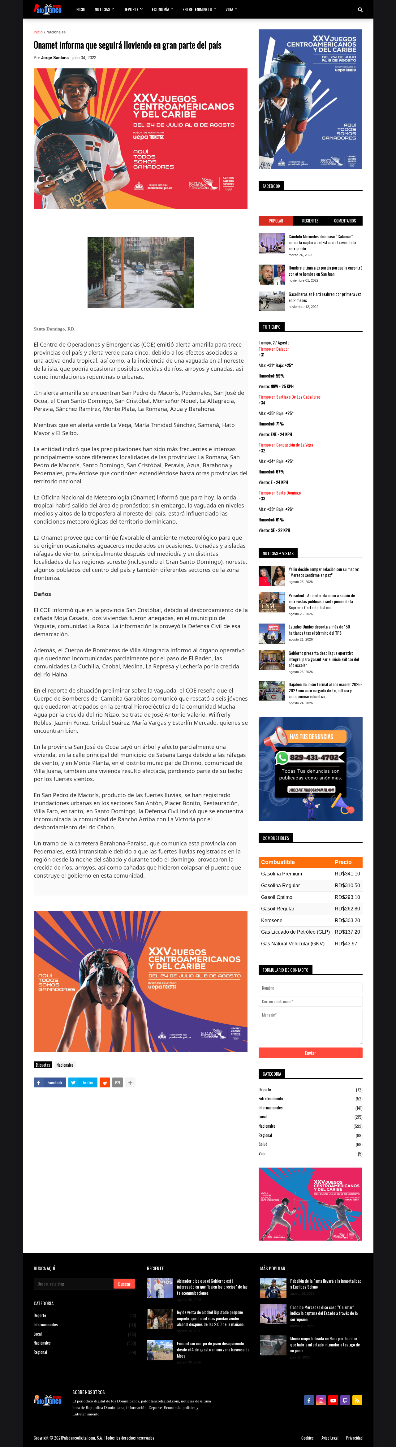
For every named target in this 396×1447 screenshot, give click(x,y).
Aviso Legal (329, 1438)
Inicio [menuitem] (80, 9)
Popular (276, 221)
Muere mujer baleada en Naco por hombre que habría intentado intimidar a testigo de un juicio (325, 1344)
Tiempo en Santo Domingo (280, 492)
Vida (311, 1153)
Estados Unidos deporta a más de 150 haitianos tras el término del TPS (319, 630)
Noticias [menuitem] (102, 9)
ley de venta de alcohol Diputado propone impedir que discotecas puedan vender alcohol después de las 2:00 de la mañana (210, 1318)
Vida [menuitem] (229, 9)
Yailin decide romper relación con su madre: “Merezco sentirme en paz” (324, 572)
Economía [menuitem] (160, 9)
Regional (311, 1135)
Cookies (307, 1438)
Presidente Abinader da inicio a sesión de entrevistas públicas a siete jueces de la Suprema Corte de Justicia (322, 601)
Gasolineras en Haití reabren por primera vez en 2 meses (325, 297)
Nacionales (56, 32)
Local (311, 1116)
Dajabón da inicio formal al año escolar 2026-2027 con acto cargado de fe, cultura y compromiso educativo (325, 690)
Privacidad (354, 1438)
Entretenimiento (311, 1098)
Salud (311, 1144)
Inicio (38, 32)
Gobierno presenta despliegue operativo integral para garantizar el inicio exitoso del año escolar (324, 659)
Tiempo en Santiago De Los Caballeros (290, 396)
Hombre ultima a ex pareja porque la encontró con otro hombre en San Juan (325, 271)
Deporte (311, 1089)
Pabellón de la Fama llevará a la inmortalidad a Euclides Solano (326, 1284)
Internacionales (311, 1107)
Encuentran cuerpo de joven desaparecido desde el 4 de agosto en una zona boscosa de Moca (213, 1349)
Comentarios (345, 221)
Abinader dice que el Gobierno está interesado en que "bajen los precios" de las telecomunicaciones (212, 1287)
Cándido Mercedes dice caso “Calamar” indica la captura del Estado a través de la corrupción (322, 242)
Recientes (310, 221)
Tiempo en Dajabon (274, 348)
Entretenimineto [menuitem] (197, 9)
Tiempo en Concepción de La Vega (286, 444)
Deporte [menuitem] (131, 9)
